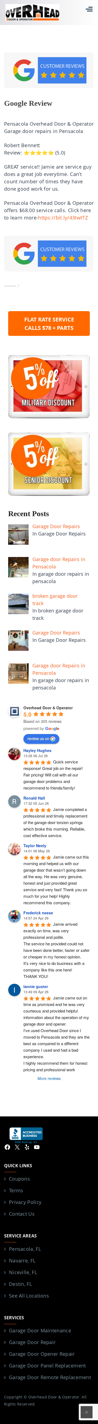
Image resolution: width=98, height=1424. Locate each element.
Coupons (19, 1178)
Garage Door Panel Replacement (47, 1365)
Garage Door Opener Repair (42, 1354)
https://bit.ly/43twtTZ (63, 217)
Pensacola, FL (25, 1249)
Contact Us (22, 1214)
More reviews (49, 1078)
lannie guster (35, 986)
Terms (16, 1190)
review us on (38, 738)
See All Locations (29, 1295)
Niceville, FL (23, 1272)
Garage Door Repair (32, 1342)
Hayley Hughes (37, 750)
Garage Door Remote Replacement (50, 1377)
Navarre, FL (22, 1260)
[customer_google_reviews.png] (49, 253)
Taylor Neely (34, 845)
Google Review (28, 103)
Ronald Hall (34, 798)
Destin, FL (20, 1284)
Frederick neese (38, 912)
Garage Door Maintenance (40, 1330)
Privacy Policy (25, 1202)
